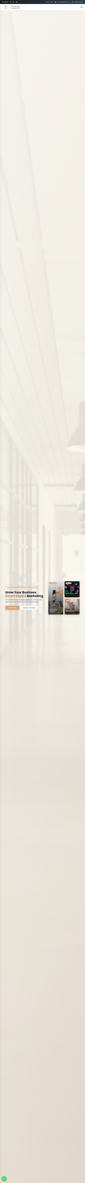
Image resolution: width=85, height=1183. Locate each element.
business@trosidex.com (63, 2)
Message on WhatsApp (29, 607)
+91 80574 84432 (78, 2)
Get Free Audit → (12, 607)
